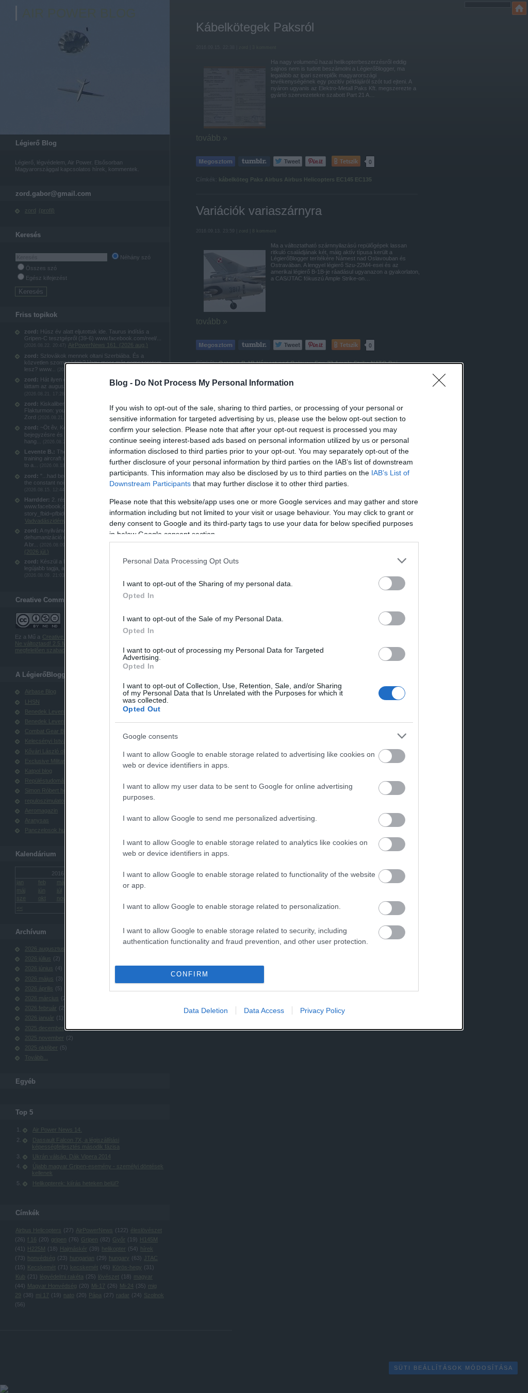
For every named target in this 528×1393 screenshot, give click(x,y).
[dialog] (264, 696)
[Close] (442, 383)
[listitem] (264, 560)
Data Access (264, 1010)
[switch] (391, 583)
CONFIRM (190, 974)
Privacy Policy (322, 1010)
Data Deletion (206, 1010)
